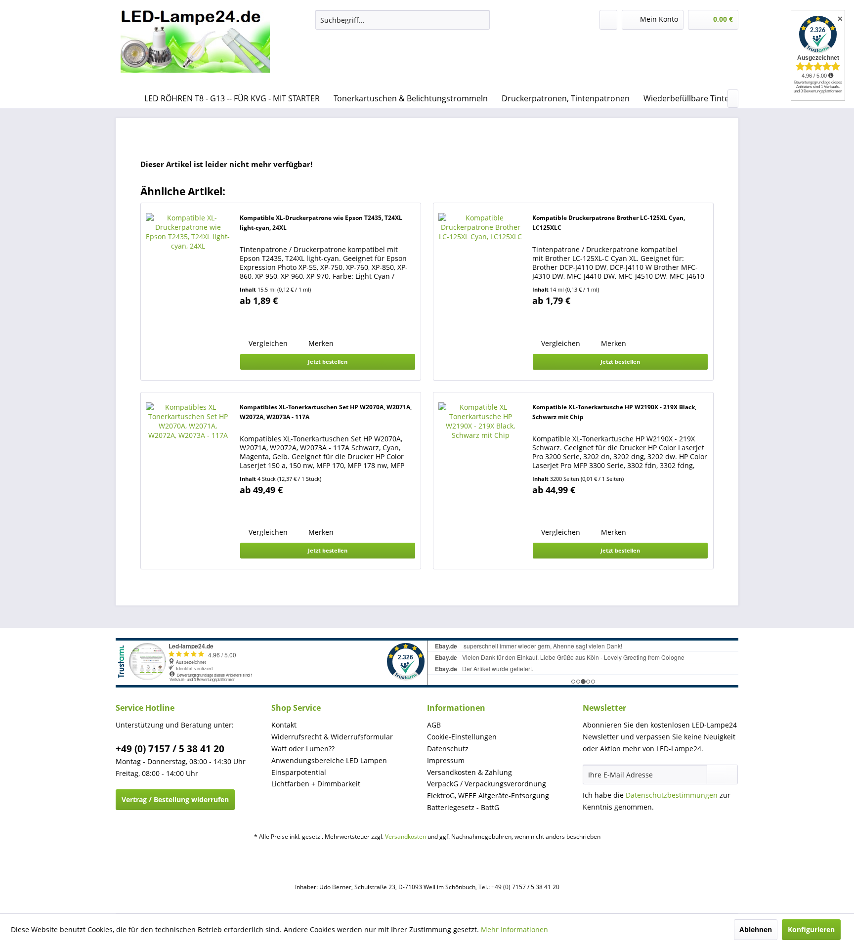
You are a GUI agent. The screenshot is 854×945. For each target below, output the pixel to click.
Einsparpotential (298, 772)
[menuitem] (402, 20)
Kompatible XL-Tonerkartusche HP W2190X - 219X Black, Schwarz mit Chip (614, 412)
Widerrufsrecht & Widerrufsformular (332, 736)
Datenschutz (448, 748)
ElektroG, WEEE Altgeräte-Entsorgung (488, 795)
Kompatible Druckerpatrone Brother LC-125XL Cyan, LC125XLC (608, 223)
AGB (434, 725)
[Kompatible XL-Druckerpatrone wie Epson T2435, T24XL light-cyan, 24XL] (188, 291)
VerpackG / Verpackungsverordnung (486, 783)
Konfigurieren (811, 929)
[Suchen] (480, 20)
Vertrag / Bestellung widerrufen (175, 799)
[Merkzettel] (608, 20)
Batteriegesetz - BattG (463, 807)
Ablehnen (755, 929)
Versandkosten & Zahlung (469, 772)
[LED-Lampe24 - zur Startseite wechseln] (195, 47)
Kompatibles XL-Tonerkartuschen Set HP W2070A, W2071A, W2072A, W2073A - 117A (326, 412)
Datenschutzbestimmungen (672, 795)
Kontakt (284, 725)
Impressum (446, 760)
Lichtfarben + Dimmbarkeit (315, 783)
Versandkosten (405, 836)
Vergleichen (267, 343)
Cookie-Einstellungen (462, 736)
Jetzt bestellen (327, 361)
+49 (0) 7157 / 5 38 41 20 (170, 748)
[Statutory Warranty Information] (279, 320)
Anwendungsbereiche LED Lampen (329, 760)
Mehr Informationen (514, 929)
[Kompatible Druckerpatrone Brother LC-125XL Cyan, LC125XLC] (480, 291)
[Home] (125, 98)
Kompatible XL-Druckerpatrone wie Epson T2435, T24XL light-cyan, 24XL (321, 223)
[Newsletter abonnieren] (722, 774)
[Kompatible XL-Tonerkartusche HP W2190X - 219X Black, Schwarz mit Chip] (480, 480)
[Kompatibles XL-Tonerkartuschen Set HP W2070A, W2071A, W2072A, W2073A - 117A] (188, 480)
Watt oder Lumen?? (303, 748)
